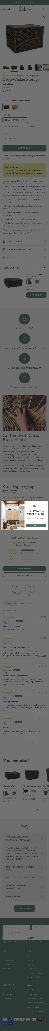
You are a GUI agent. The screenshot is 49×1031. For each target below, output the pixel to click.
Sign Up (36, 525)
